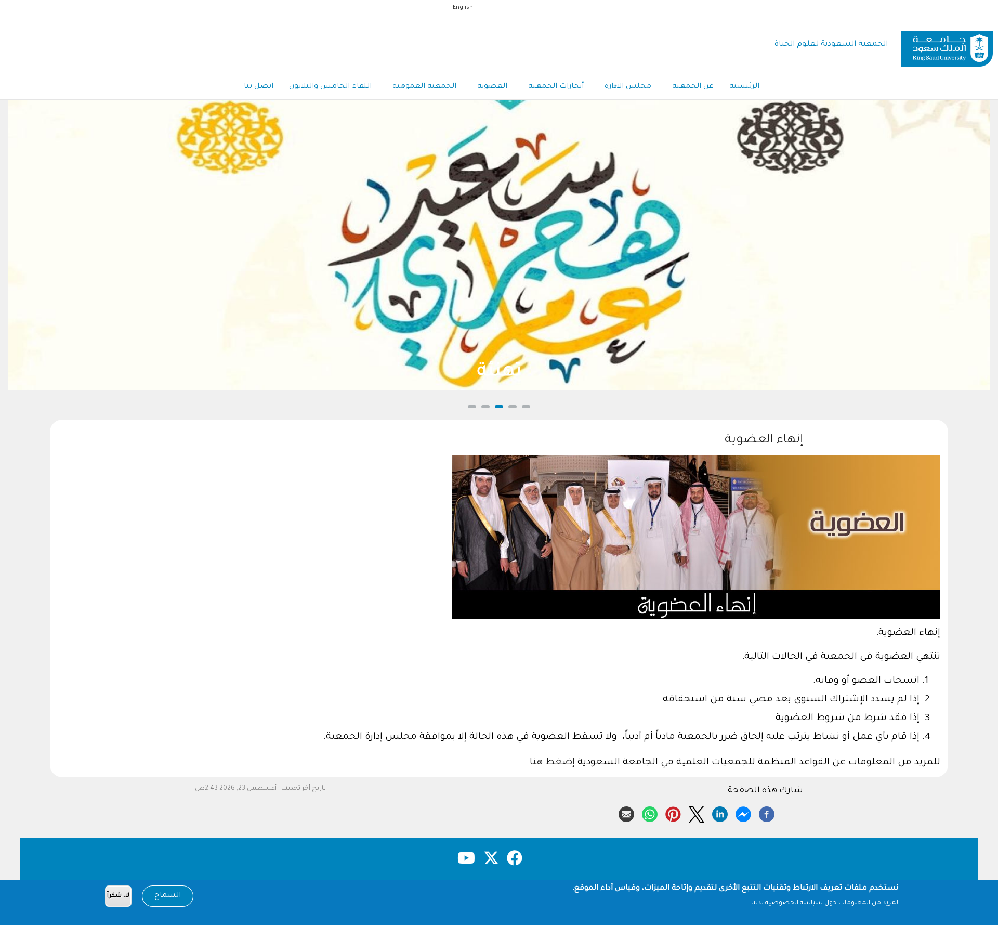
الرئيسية (744, 87)
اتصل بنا (258, 87)
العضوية (492, 87)
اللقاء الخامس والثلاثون (330, 87)
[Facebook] (766, 812)
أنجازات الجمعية (556, 87)
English (463, 8)
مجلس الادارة (628, 87)
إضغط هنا (552, 763)
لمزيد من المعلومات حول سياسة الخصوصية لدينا (824, 903)
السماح (167, 896)
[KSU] (947, 45)
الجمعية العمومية (424, 87)
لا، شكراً (118, 896)
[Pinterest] (673, 812)
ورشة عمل (499, 372)
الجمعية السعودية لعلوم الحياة (831, 44)
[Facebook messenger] (743, 812)
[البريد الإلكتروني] (626, 812)
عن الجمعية (693, 87)
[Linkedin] (720, 812)
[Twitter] (696, 812)
